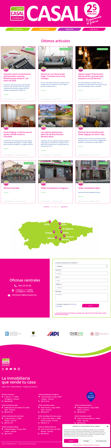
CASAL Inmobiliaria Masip (10, 427)
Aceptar (71, 441)
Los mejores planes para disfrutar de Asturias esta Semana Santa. (52, 134)
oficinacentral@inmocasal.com (24, 295)
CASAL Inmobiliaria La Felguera (54, 188)
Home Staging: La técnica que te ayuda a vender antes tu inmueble (18, 134)
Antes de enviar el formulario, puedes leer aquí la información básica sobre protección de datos (80, 313)
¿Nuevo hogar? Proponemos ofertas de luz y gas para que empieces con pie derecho (90, 76)
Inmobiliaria (17, 29)
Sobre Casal (6, 387)
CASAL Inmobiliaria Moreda (47, 427)
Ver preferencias (101, 441)
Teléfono (58, 284)
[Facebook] (7, 369)
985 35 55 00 (8, 412)
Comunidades (44, 29)
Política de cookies (77, 445)
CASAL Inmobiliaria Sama (46, 405)
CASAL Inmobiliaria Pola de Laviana (49, 416)
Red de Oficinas (16, 387)
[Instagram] (3, 369)
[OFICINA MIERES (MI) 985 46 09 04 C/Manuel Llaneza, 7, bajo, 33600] (56, 237)
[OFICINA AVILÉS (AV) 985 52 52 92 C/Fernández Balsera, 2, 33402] (50, 221)
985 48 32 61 (45, 434)
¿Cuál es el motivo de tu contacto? (66, 263)
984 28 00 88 (24, 285)
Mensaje (58, 291)
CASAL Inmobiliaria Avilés (83, 416)
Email (57, 277)
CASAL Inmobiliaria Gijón (89, 188)
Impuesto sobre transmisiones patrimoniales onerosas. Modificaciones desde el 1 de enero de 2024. (17, 77)
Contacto (94, 29)
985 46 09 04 (81, 412)
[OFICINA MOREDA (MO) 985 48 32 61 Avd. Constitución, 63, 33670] (60, 239)
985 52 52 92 (81, 423)
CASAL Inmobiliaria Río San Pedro (13, 416)
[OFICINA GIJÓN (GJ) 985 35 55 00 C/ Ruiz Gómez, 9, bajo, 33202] (60, 224)
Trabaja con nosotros (30, 387)
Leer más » (6, 94)
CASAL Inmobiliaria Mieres (83, 405)
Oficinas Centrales (11, 188)
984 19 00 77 (8, 434)
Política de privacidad (88, 445)
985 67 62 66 (45, 401)
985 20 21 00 (8, 423)
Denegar (86, 441)
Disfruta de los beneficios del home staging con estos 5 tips (91, 133)
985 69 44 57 (45, 412)
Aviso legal (97, 445)
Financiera (69, 29)
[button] (107, 426)
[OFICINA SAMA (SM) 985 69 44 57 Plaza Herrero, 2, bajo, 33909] (62, 231)
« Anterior (46, 207)
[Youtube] (11, 369)
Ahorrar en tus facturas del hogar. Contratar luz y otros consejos (53, 76)
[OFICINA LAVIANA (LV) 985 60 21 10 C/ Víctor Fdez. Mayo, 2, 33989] (64, 235)
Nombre (58, 270)
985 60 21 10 (45, 423)
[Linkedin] (15, 369)
